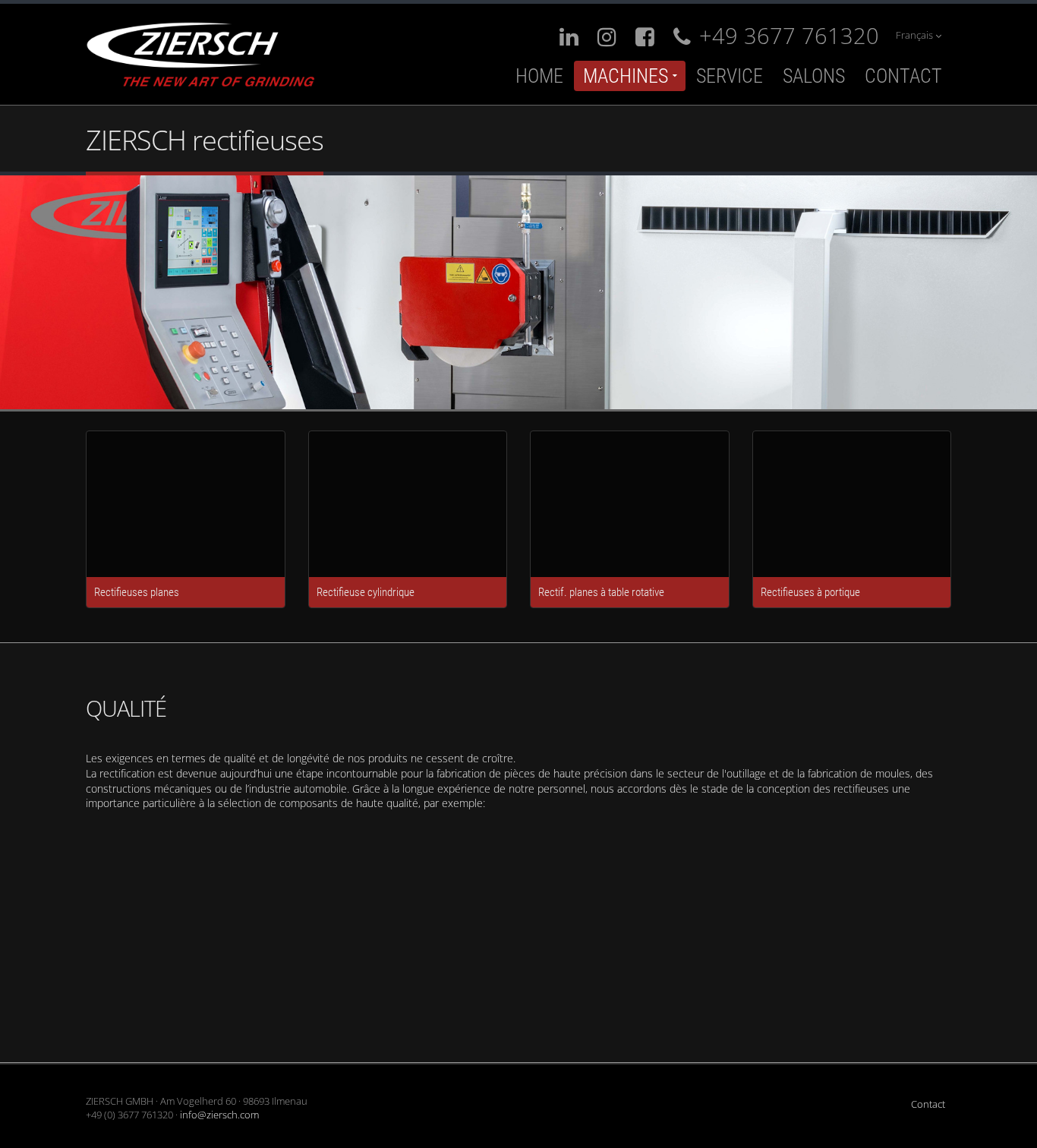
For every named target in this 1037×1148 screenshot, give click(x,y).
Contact (903, 76)
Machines (625, 76)
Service (729, 76)
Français (915, 35)
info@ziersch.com (219, 1115)
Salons (814, 76)
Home (539, 76)
